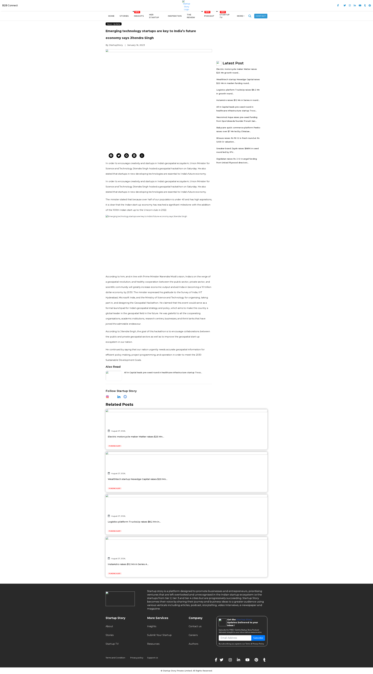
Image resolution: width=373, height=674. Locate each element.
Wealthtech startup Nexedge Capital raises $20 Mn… (137, 479)
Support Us (151, 657)
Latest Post (233, 63)
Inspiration (175, 16)
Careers (193, 635)
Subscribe (258, 638)
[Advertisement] (159, 128)
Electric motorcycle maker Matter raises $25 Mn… (136, 436)
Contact (261, 16)
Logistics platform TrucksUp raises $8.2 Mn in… (134, 521)
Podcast (209, 16)
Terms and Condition (115, 657)
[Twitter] (111, 156)
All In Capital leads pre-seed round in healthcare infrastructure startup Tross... (163, 372)
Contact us (195, 626)
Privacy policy (136, 657)
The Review (191, 16)
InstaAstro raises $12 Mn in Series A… (128, 564)
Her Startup (154, 16)
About (109, 626)
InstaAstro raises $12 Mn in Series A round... (238, 100)
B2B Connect (10, 5)
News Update (113, 24)
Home (111, 16)
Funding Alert (114, 446)
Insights (139, 16)
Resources (153, 643)
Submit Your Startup (159, 635)
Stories (124, 16)
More (240, 16)
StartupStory (116, 45)
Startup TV (224, 16)
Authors (193, 643)
